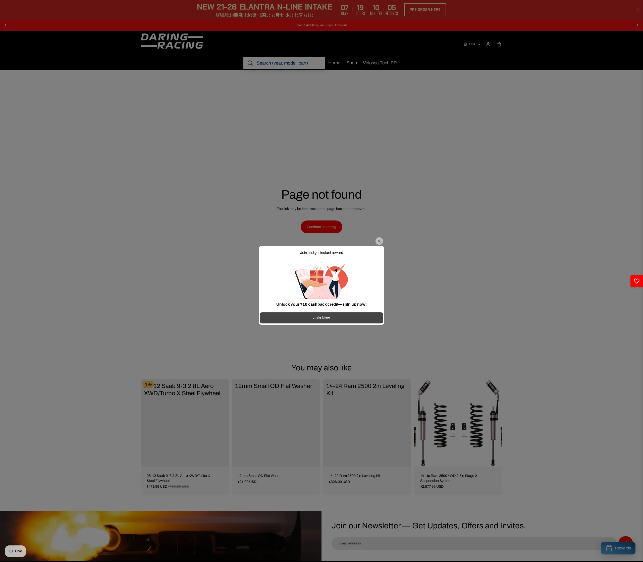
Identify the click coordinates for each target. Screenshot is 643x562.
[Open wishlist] (636, 281)
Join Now (321, 318)
